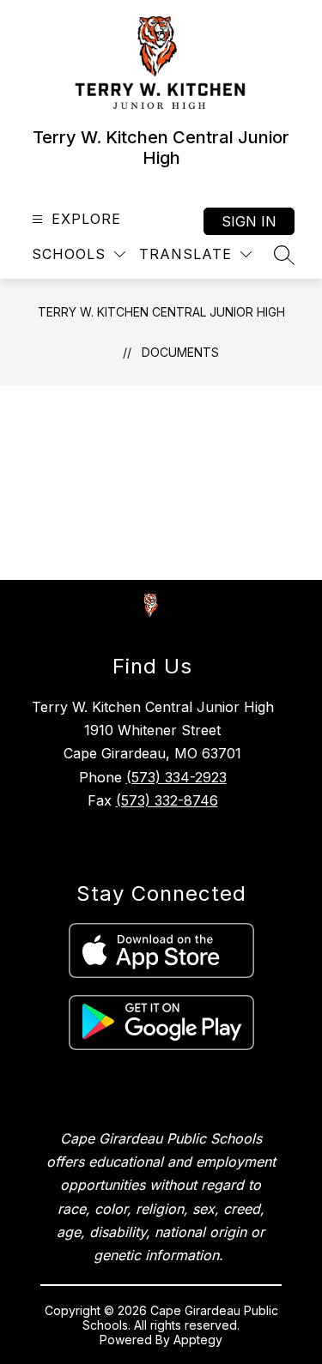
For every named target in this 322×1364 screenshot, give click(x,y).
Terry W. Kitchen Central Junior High (161, 312)
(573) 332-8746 (167, 800)
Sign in (249, 221)
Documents (180, 352)
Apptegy (197, 1339)
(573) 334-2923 (176, 777)
